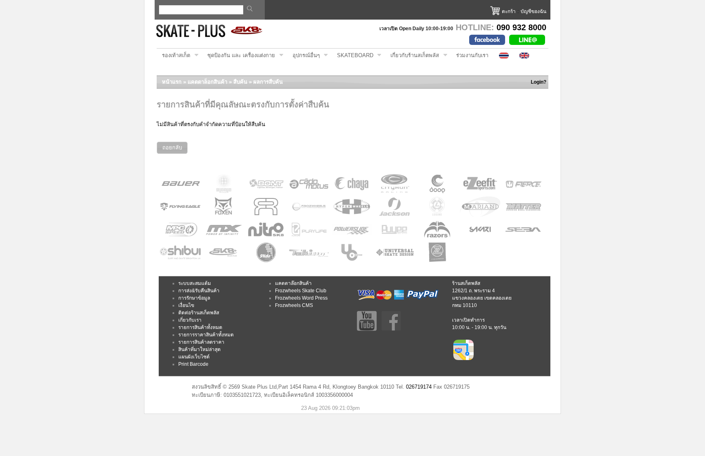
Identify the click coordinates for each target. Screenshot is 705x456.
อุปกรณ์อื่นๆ (303, 55)
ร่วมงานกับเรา (472, 55)
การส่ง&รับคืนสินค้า (198, 291)
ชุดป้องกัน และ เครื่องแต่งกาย (238, 55)
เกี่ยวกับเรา (190, 320)
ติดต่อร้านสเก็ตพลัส (198, 313)
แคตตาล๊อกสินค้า (293, 283)
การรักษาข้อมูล (194, 298)
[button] (172, 148)
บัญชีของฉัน (533, 11)
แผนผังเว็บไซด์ (194, 357)
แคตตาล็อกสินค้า (207, 82)
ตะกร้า (509, 11)
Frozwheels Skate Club (300, 291)
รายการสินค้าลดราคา (201, 342)
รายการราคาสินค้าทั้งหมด (206, 335)
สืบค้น (240, 82)
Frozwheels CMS (294, 305)
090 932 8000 (521, 27)
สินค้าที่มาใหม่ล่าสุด (199, 349)
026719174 (419, 387)
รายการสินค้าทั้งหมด (200, 327)
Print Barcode (193, 364)
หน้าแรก (172, 82)
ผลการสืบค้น (268, 82)
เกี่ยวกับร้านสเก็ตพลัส (412, 55)
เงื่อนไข (186, 305)
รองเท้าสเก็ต (173, 55)
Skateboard (352, 55)
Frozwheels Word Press (301, 298)
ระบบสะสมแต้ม (194, 283)
